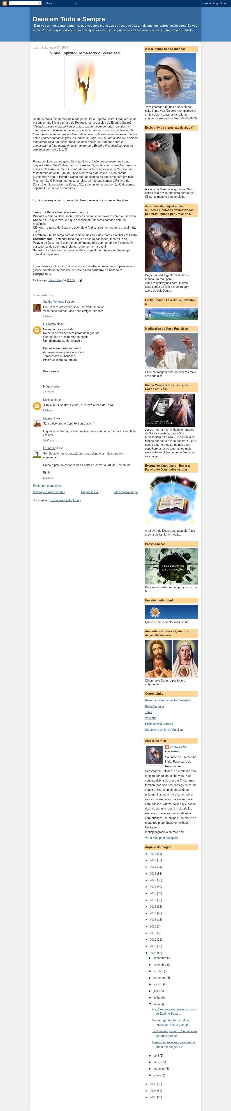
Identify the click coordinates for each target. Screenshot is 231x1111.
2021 (153, 886)
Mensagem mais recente (49, 492)
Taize (148, 712)
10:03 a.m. (48, 440)
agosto (158, 984)
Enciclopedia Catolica (159, 724)
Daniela (48, 399)
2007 (153, 1090)
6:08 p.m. (48, 410)
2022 (153, 880)
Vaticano (150, 718)
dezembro (160, 958)
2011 (153, 939)
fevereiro (159, 1068)
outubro (158, 971)
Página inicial (90, 492)
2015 (153, 926)
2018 (153, 906)
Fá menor (49, 448)
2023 (153, 873)
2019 (153, 900)
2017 (153, 913)
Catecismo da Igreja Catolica (164, 729)
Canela (47, 418)
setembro (159, 977)
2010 (153, 946)
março (157, 1062)
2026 (153, 854)
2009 (153, 953)
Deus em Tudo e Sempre (69, 19)
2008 (153, 1084)
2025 (153, 860)
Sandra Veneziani (54, 301)
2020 (153, 893)
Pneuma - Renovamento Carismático (169, 700)
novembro (160, 964)
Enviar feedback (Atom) (65, 500)
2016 (153, 919)
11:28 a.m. (48, 478)
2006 (153, 1097)
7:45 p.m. (48, 316)
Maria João (178, 747)
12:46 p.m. (48, 391)
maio (157, 1004)
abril (156, 1055)
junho (157, 997)
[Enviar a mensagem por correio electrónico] (79, 280)
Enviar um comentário (47, 485)
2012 (153, 933)
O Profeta (49, 324)
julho (156, 991)
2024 (153, 867)
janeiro (158, 1075)
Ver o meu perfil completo (161, 838)
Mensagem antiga (126, 492)
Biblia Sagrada (154, 706)
